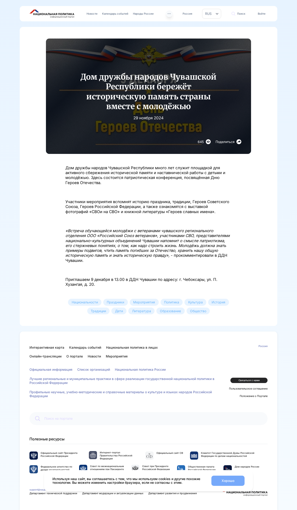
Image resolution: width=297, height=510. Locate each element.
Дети (119, 311)
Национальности (85, 302)
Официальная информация (50, 369)
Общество (198, 311)
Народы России (143, 13)
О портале (74, 356)
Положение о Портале (254, 396)
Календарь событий (115, 13)
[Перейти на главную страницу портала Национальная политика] (51, 14)
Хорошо (228, 481)
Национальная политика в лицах (132, 347)
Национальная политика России (140, 369)
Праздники (115, 302)
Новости (92, 13)
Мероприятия (144, 302)
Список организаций (93, 369)
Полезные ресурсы (47, 439)
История (218, 302)
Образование (170, 311)
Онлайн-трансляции (45, 356)
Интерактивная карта (46, 347)
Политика (171, 302)
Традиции (98, 311)
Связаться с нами (249, 380)
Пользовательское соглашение (248, 388)
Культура (195, 302)
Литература (141, 311)
